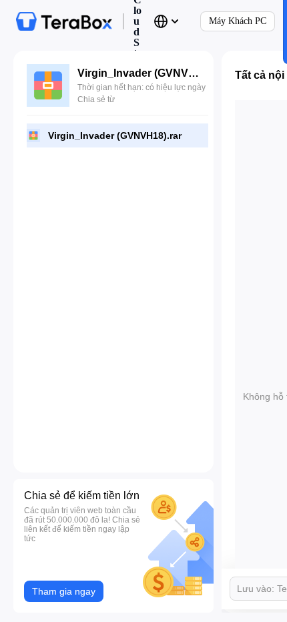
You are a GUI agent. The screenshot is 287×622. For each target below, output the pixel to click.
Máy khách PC (237, 21)
